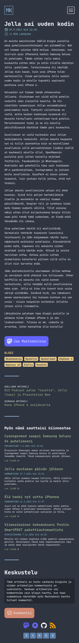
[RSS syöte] (53, 625)
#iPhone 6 (65, 358)
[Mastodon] (26, 625)
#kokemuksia (14, 358)
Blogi (9, 353)
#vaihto (41, 364)
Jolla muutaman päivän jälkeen (33, 469)
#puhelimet (48, 358)
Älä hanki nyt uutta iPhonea (31, 497)
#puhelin (31, 358)
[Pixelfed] (35, 625)
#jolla (28, 364)
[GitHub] (44, 625)
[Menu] (71, 10)
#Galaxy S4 (13, 364)
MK (9, 10)
